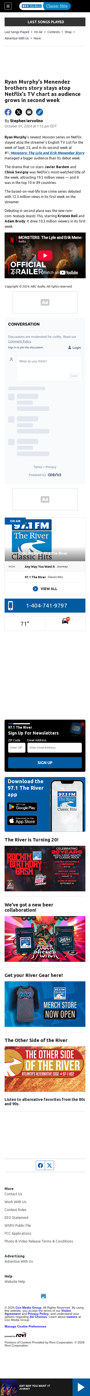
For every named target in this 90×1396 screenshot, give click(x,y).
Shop (68, 32)
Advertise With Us (17, 38)
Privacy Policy (38, 1313)
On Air (38, 32)
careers (71, 1316)
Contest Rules (15, 1210)
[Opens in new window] (45, 868)
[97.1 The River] (45, 6)
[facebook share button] (8, 112)
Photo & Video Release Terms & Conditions (39, 1241)
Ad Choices (38, 1316)
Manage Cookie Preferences (25, 1326)
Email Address (37, 740)
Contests (53, 32)
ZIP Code (14, 740)
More (37, 38)
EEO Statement (16, 1218)
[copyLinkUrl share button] (39, 112)
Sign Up (45, 762)
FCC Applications (18, 1233)
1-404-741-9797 (46, 605)
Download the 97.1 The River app (26, 787)
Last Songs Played (17, 32)
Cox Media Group (29, 1307)
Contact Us (13, 1194)
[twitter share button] (18, 112)
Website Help (15, 1281)
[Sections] (8, 6)
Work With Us (15, 1202)
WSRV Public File (18, 1225)
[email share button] (29, 112)
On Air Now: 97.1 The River (45, 553)
